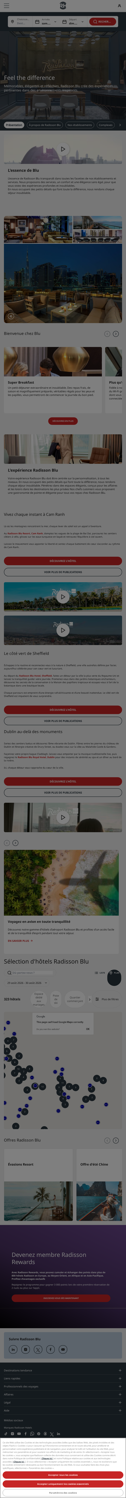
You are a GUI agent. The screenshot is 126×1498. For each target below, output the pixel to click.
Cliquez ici (47, 1458)
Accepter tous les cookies (63, 1474)
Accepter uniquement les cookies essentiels (63, 1483)
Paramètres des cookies (63, 1492)
